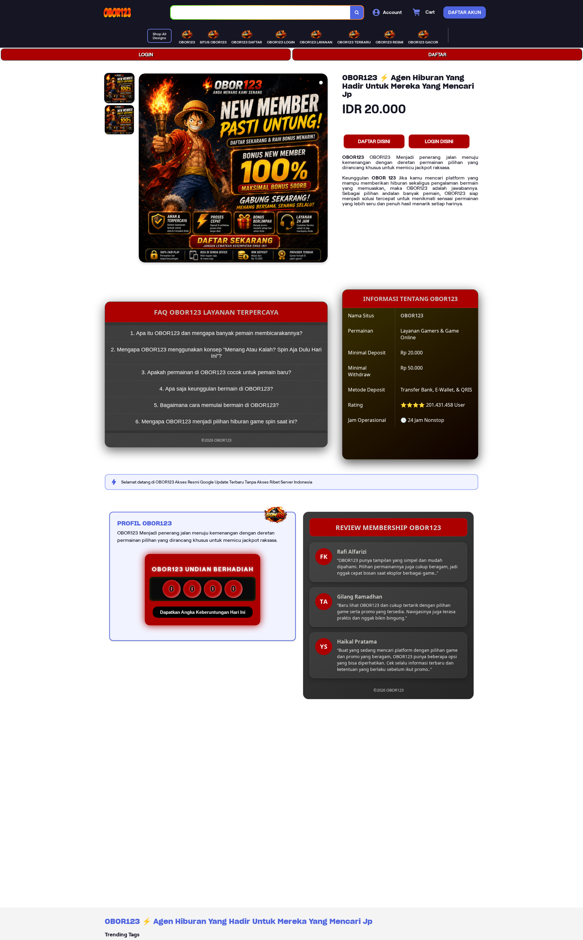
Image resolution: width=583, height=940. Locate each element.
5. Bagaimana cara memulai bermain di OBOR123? (216, 405)
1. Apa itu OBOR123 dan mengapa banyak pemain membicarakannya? (216, 333)
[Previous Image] (143, 168)
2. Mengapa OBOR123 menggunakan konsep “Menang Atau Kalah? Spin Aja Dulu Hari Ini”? (216, 353)
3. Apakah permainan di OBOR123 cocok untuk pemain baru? (216, 372)
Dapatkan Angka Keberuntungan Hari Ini (202, 612)
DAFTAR (437, 54)
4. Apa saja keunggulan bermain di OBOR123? (216, 389)
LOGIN (146, 54)
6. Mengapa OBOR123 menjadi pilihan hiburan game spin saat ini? (216, 422)
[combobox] (260, 12)
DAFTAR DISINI (374, 141)
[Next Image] (323, 168)
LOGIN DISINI (439, 141)
